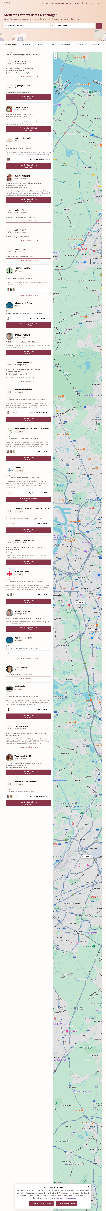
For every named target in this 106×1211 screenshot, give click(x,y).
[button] (80, 602)
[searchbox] (27, 25)
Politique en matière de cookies (64, 1198)
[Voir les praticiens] (28, 289)
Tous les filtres (12, 44)
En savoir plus (37, 195)
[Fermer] (88, 1186)
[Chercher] (99, 26)
